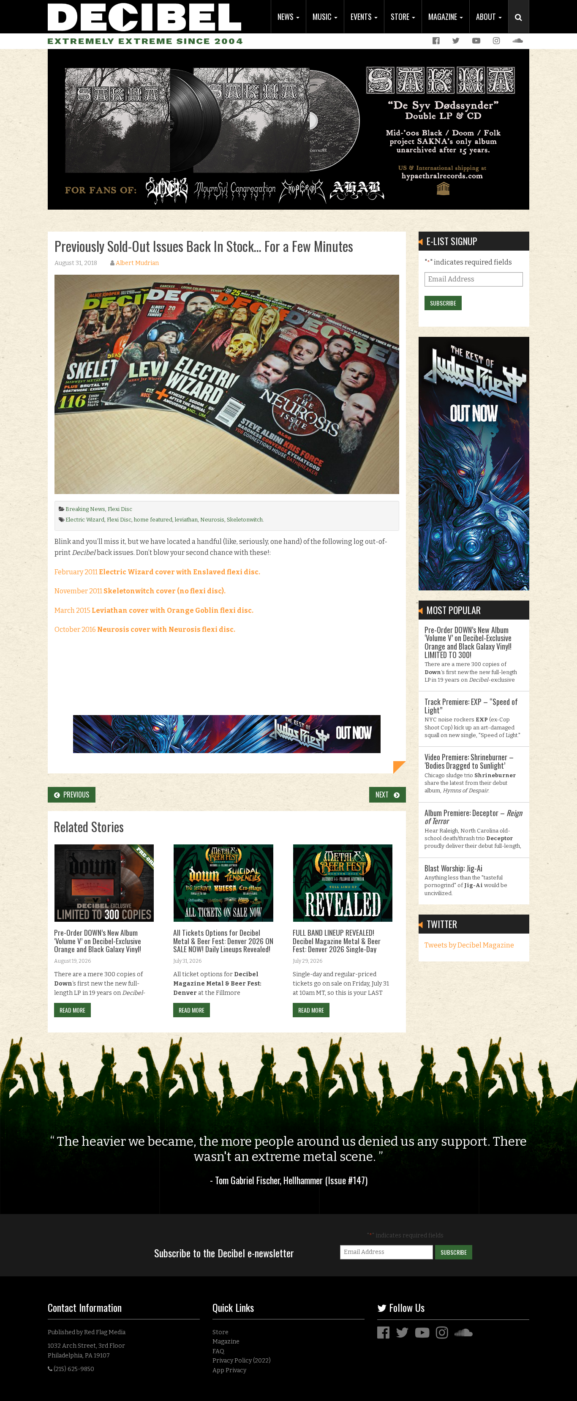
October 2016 (145, 629)
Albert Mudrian (137, 263)
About (487, 16)
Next (385, 794)
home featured (153, 519)
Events (362, 16)
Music (323, 16)
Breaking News (85, 509)
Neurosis (212, 519)
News (286, 16)
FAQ (218, 1351)
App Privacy (229, 1370)
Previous (74, 794)
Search (522, 25)
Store (401, 16)
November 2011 (140, 591)
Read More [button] (72, 1009)
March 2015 (153, 610)
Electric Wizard (84, 519)
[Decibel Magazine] (144, 16)
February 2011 (157, 572)
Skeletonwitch (245, 519)
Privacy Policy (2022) (241, 1360)
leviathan (186, 519)
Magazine (443, 16)
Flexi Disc (120, 509)
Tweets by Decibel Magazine (469, 945)
